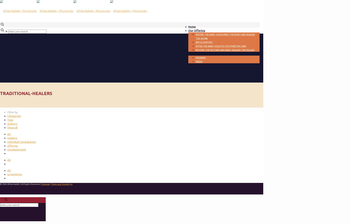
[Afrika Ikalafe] (73, 11)
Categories (14, 116)
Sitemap (46, 184)
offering (12, 145)
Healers (12, 138)
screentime (14, 174)
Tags (10, 119)
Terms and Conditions (61, 184)
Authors (12, 123)
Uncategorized (16, 149)
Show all (12, 127)
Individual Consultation (21, 141)
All (9, 134)
